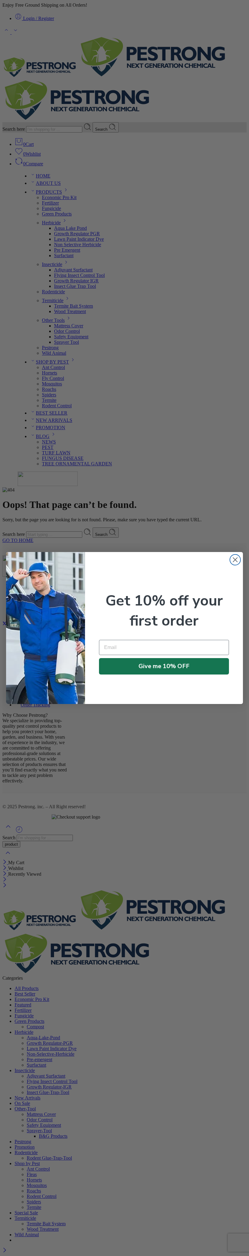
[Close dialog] (235, 559)
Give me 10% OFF (163, 666)
